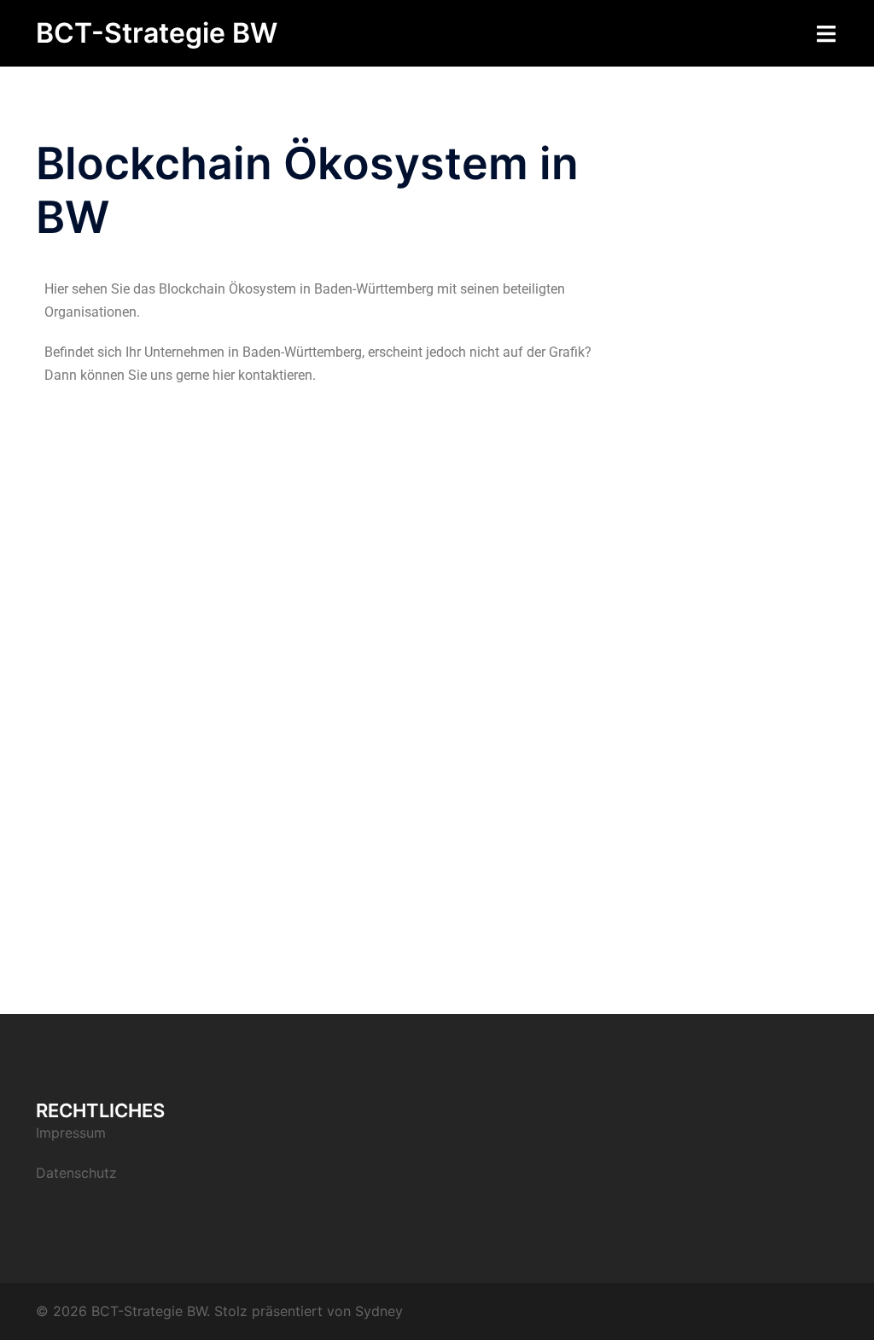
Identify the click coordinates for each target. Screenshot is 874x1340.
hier (224, 375)
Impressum (71, 1132)
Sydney (379, 1311)
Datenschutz (76, 1172)
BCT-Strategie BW (156, 33)
